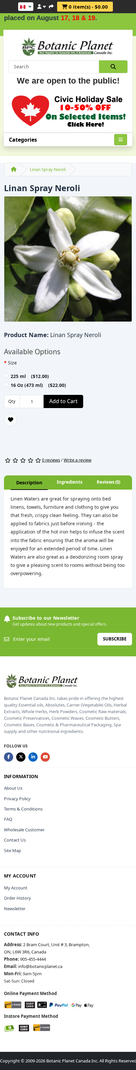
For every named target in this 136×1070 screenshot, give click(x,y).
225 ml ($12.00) (30, 376)
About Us (13, 788)
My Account (15, 888)
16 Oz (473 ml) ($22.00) (38, 385)
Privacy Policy (17, 799)
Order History (17, 898)
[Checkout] (51, 5)
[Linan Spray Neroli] (68, 261)
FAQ (8, 819)
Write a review (77, 460)
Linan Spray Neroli (48, 169)
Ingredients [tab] (69, 482)
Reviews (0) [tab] (108, 482)
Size (12, 363)
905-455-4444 (33, 959)
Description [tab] (29, 482)
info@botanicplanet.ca (40, 966)
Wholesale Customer (24, 830)
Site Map (12, 850)
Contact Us (15, 840)
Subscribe (114, 639)
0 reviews (51, 460)
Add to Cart (63, 401)
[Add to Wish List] (10, 420)
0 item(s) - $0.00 (87, 6)
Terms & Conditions (23, 809)
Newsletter (14, 909)
